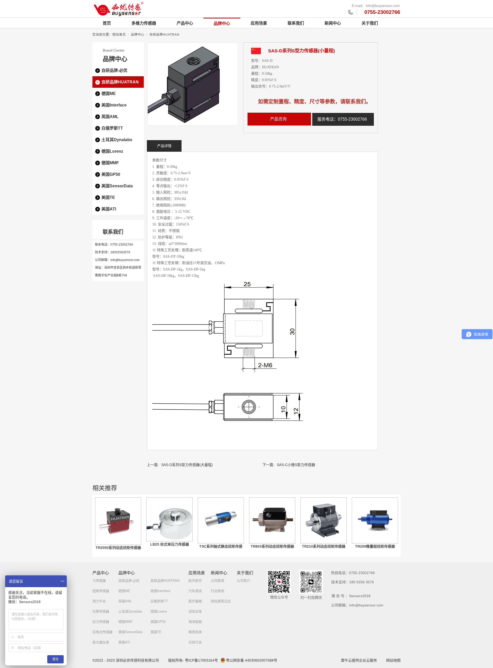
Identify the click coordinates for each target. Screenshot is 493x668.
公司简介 (243, 581)
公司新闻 (217, 581)
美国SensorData (117, 186)
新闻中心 (333, 23)
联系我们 (296, 23)
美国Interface (114, 105)
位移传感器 (100, 611)
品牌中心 (222, 23)
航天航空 (195, 581)
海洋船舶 (195, 622)
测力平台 (99, 601)
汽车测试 (195, 591)
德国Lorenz (112, 151)
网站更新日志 (221, 601)
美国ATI (108, 209)
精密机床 (195, 632)
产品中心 (185, 23)
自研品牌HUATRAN (164, 34)
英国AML (110, 116)
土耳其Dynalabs (116, 140)
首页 (107, 23)
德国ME (108, 93)
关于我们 (370, 23)
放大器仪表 (100, 642)
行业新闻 (217, 591)
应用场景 (259, 23)
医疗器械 (195, 601)
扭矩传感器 (100, 591)
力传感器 (99, 581)
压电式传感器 (102, 632)
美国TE (108, 197)
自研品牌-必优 (114, 70)
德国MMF (110, 163)
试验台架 (195, 611)
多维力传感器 (143, 23)
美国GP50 (110, 174)
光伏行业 (195, 642)
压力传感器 (100, 622)
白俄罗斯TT (112, 128)
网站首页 (119, 34)
